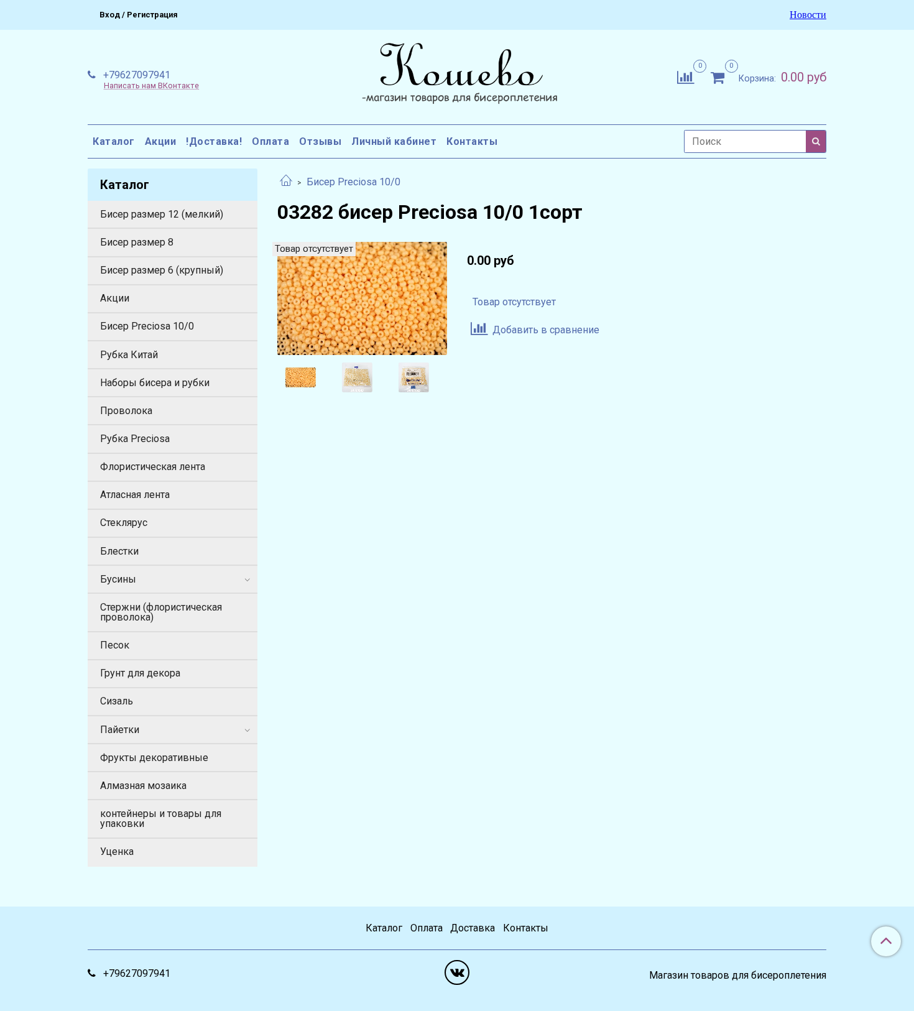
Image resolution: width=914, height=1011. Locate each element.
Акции (161, 141)
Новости (808, 15)
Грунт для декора (140, 673)
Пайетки (119, 730)
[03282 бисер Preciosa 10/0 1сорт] (362, 297)
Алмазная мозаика (143, 786)
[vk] (457, 972)
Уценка (117, 851)
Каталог (114, 141)
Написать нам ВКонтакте (151, 86)
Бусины (118, 579)
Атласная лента (135, 495)
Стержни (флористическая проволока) (161, 612)
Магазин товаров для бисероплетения (737, 976)
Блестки (119, 551)
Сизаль (116, 701)
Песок (114, 645)
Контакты (471, 141)
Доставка (472, 928)
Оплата (270, 141)
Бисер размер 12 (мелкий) (161, 214)
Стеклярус (123, 523)
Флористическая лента (152, 467)
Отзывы (320, 141)
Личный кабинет (393, 141)
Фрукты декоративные (154, 758)
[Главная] (286, 182)
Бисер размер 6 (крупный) (161, 270)
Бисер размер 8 (136, 242)
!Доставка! (214, 141)
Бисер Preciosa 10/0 (353, 182)
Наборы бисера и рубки (155, 383)
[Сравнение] (685, 76)
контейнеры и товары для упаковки (160, 818)
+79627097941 (135, 75)
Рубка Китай (129, 355)
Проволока (126, 411)
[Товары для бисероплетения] (457, 75)
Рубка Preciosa (135, 439)
